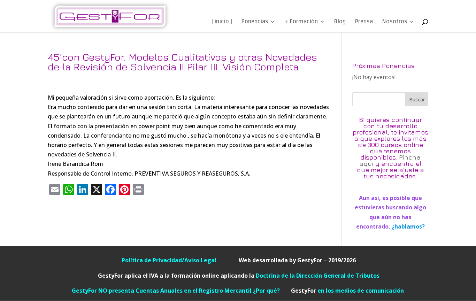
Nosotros (394, 22)
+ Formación (301, 22)
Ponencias (254, 22)
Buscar (417, 99)
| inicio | (221, 22)
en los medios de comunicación (347, 290)
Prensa (364, 22)
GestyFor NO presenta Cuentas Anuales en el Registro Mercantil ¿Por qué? (181, 290)
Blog (340, 22)
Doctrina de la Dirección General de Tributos (317, 275)
